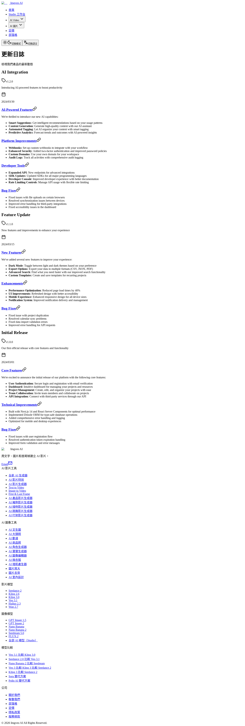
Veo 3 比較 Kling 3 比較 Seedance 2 (30, 667)
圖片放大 (14, 568)
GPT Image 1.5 (17, 620)
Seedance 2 (15, 590)
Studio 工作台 (17, 14)
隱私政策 (14, 712)
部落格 (13, 34)
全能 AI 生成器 (18, 475)
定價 (11, 30)
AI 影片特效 (16, 479)
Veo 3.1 (13, 600)
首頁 (11, 9)
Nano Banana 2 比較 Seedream (27, 663)
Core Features (11, 370)
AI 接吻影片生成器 (20, 506)
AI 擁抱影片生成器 (20, 502)
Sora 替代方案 (17, 676)
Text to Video (16, 487)
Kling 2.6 (14, 593)
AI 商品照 (15, 542)
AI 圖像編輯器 (18, 555)
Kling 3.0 (14, 597)
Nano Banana (16, 626)
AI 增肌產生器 (18, 564)
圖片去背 (14, 572)
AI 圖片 (14, 26)
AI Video (14, 20)
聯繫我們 (14, 699)
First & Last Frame (19, 493)
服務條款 (14, 716)
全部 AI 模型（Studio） (23, 640)
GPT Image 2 (16, 623)
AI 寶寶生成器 (18, 551)
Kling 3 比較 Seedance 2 (23, 672)
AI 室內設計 (16, 577)
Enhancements (12, 283)
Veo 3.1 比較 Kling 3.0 (22, 654)
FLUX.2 (13, 636)
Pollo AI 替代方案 (19, 680)
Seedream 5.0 (16, 633)
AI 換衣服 (15, 559)
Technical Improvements (19, 405)
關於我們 (14, 695)
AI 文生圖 (15, 529)
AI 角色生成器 (18, 546)
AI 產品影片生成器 (20, 498)
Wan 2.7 (13, 606)
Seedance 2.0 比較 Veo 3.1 (24, 659)
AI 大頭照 (15, 534)
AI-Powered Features (16, 110)
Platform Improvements (19, 141)
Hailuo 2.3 (15, 603)
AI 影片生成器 (18, 484)
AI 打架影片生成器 (20, 515)
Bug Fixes (8, 190)
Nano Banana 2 (17, 629)
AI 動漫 (13, 538)
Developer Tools (13, 165)
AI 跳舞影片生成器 (20, 511)
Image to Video (17, 490)
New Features (11, 252)
